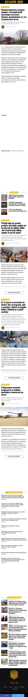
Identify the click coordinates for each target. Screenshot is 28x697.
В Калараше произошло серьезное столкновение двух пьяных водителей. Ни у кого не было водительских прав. (13, 559)
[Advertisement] (14, 98)
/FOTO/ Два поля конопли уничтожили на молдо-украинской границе (12, 532)
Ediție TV (5, 687)
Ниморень (14, 150)
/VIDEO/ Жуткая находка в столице (10, 525)
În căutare (22, 687)
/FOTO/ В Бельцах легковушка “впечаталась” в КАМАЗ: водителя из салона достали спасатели (14, 539)
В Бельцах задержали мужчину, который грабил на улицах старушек (12, 546)
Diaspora (16, 687)
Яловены (21, 150)
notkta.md (3, 115)
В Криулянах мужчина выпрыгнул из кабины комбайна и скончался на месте (13, 512)
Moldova (10, 687)
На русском (14, 689)
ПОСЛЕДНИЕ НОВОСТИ (15, 492)
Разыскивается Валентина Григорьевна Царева (14, 552)
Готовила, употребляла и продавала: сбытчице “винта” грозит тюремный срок (14, 519)
